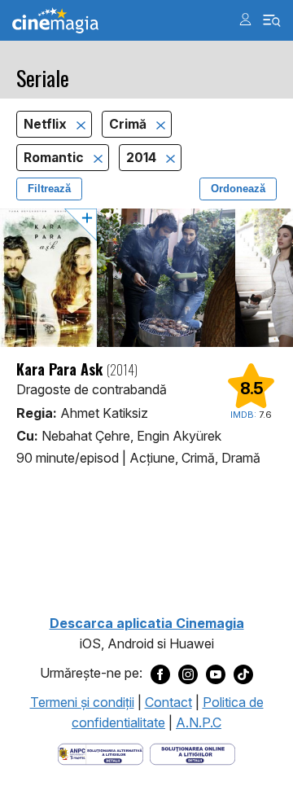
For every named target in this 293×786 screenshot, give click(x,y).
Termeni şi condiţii (82, 702)
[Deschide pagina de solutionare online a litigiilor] (192, 752)
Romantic (55, 157)
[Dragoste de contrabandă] (146, 278)
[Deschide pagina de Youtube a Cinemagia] (215, 673)
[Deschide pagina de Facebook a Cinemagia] (160, 673)
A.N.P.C (198, 722)
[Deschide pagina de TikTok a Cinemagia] (243, 673)
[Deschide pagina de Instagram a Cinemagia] (188, 673)
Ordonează (238, 188)
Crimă (129, 124)
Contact (168, 702)
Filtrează (49, 188)
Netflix (47, 124)
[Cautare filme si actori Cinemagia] (272, 21)
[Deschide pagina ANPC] (100, 752)
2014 (143, 157)
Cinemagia (55, 20)
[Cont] (245, 19)
